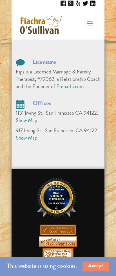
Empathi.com (70, 87)
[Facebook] (63, 3)
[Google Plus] (70, 3)
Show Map (26, 121)
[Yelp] (78, 3)
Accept (95, 266)
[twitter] (85, 3)
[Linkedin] (92, 3)
